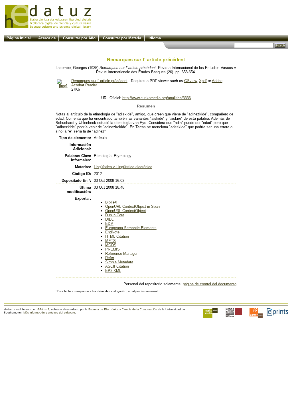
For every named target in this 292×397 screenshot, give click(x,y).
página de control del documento (209, 284)
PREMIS (112, 249)
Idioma (155, 38)
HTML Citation (117, 236)
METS (110, 241)
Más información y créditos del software (49, 312)
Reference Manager (121, 253)
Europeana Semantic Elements (131, 228)
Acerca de (47, 38)
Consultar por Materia (122, 38)
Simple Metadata (119, 262)
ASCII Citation (117, 266)
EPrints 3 (43, 309)
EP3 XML (113, 270)
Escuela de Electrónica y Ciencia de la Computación (122, 309)
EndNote (112, 232)
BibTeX (111, 202)
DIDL (109, 219)
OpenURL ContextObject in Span (132, 206)
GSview (190, 81)
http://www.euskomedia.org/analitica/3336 (156, 98)
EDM (109, 223)
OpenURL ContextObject (125, 211)
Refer (109, 258)
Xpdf (203, 81)
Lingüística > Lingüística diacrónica (123, 167)
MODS (110, 245)
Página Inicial (19, 38)
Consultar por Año (79, 38)
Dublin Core (114, 215)
